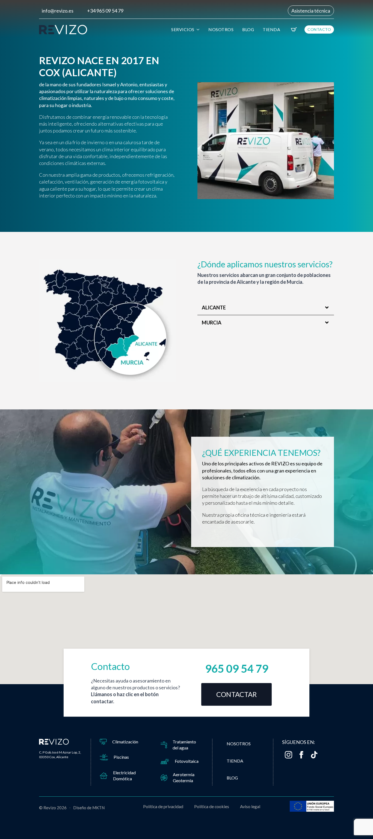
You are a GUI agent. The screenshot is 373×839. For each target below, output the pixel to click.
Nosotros (220, 29)
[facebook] (301, 754)
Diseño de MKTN (89, 807)
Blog (248, 29)
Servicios (182, 29)
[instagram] (288, 754)
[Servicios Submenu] (198, 29)
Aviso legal (250, 806)
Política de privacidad (163, 806)
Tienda (271, 29)
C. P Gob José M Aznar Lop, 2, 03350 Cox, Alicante (60, 754)
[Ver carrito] (293, 29)
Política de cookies (211, 806)
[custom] (314, 754)
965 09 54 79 (236, 668)
